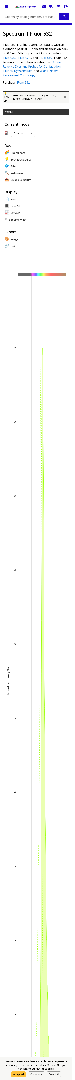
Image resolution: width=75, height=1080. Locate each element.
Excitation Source (18, 159)
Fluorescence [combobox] (21, 133)
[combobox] (31, 16)
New (10, 198)
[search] (64, 16)
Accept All (18, 1074)
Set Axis (12, 212)
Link (10, 245)
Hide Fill (12, 205)
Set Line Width (15, 219)
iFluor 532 (23, 82)
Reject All (54, 1074)
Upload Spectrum (18, 179)
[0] (58, 6)
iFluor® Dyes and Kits (17, 71)
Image (11, 238)
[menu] (6, 6)
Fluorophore (15, 152)
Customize (36, 1074)
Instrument (14, 172)
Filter (11, 165)
